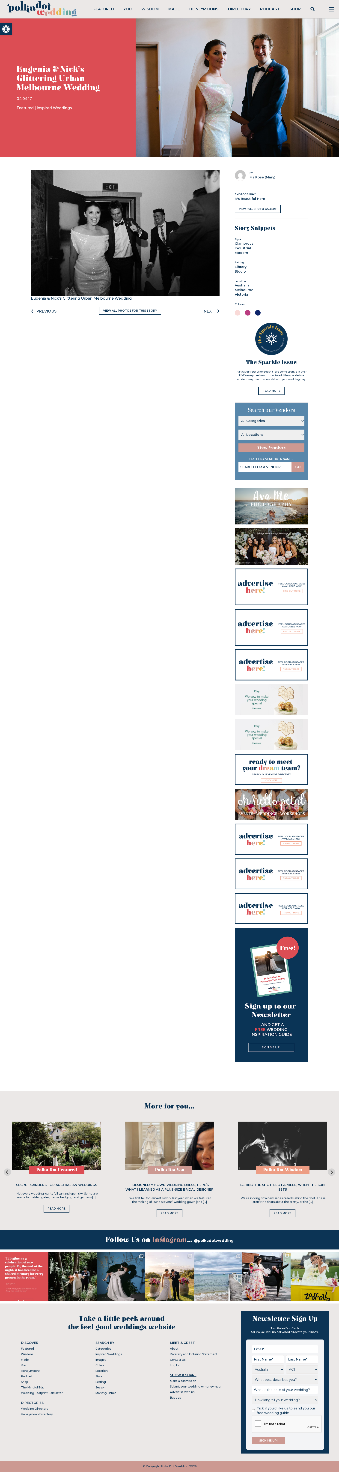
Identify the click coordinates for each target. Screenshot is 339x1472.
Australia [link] (242, 285)
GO (298, 467)
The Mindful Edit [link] (32, 1387)
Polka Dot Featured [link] (56, 1170)
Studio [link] (240, 271)
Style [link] (98, 1376)
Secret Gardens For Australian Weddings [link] (56, 1185)
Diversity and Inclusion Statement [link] (193, 1354)
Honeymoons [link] (204, 9)
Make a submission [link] (183, 1381)
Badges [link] (175, 1397)
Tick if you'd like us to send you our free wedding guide (286, 1410)
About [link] (174, 1348)
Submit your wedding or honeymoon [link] (196, 1386)
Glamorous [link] (244, 243)
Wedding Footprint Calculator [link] (42, 1393)
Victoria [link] (241, 294)
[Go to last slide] (7, 1172)
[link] (6, 29)
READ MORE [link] (271, 390)
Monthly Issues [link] (105, 1393)
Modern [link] (241, 253)
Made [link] (174, 9)
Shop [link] (295, 9)
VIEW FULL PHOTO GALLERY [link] (258, 209)
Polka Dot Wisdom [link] (282, 1170)
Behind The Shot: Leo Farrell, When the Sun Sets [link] (282, 1187)
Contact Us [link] (177, 1359)
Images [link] (100, 1359)
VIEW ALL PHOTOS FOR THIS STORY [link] (130, 310)
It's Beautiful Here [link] (250, 199)
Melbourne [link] (244, 290)
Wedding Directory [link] (34, 1408)
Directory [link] (239, 9)
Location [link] (101, 1371)
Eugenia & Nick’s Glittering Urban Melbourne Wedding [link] (81, 298)
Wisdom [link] (150, 9)
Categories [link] (103, 1348)
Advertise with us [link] (182, 1392)
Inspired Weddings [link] (54, 108)
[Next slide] (331, 1172)
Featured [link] (103, 9)
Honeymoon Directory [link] (37, 1414)
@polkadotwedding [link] (214, 1240)
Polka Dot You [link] (169, 1170)
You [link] (127, 9)
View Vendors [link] (271, 447)
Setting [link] (100, 1382)
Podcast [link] (270, 9)
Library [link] (241, 267)
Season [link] (100, 1387)
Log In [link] (174, 1365)
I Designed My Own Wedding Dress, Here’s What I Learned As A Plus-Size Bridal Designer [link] (169, 1187)
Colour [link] (100, 1365)
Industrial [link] (243, 248)
